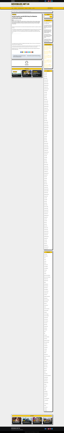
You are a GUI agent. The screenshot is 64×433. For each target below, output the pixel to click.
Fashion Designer (46, 315)
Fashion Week (46, 317)
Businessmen (46, 287)
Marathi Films (46, 354)
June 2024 (45, 115)
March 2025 (45, 99)
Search (48, 14)
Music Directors (46, 359)
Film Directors (46, 319)
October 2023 (46, 129)
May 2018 (45, 243)
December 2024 (46, 104)
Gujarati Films (46, 326)
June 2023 (45, 136)
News (14, 420)
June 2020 (45, 199)
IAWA (45, 331)
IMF (44, 333)
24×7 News (45, 254)
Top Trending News (46, 398)
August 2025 (46, 90)
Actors (45, 259)
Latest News (45, 347)
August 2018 (46, 238)
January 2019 (46, 229)
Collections (45, 294)
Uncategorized (46, 403)
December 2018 (46, 231)
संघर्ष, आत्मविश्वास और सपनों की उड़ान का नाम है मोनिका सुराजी (16, 422)
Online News (45, 373)
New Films (45, 370)
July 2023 (45, 134)
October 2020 (46, 192)
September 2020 (46, 194)
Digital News (45, 298)
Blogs (45, 282)
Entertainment (46, 305)
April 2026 (45, 76)
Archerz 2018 (46, 264)
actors (14, 21)
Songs (45, 389)
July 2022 (45, 155)
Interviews (45, 338)
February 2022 (46, 164)
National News (46, 363)
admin (27, 64)
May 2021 (45, 180)
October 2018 (46, 234)
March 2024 (45, 120)
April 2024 (45, 118)
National (45, 361)
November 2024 (46, 106)
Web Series (45, 410)
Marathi (45, 352)
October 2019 (46, 213)
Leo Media (45, 349)
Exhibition (45, 312)
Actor (45, 257)
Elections (45, 303)
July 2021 (45, 176)
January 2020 (46, 208)
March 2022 (45, 162)
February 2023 (46, 143)
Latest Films (45, 345)
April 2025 (45, 97)
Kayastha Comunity (46, 340)
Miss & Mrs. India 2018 (47, 356)
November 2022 (46, 148)
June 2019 (45, 220)
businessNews (46, 289)
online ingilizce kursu (47, 46)
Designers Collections (47, 296)
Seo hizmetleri (46, 55)
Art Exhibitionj (46, 268)
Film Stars (31, 21)
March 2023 (45, 141)
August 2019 (46, 217)
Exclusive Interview (46, 308)
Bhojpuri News (46, 280)
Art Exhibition (46, 266)
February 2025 (46, 101)
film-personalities (35, 21)
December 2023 (46, 125)
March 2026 (45, 78)
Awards (45, 273)
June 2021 (45, 178)
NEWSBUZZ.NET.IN (20, 4)
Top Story (45, 396)
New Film (45, 368)
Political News (46, 377)
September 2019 (46, 215)
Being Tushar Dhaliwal (47, 275)
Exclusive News (46, 310)
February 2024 (46, 122)
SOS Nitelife (45, 391)
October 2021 (46, 171)
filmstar (39, 21)
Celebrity (23, 21)
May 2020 (45, 201)
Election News (46, 301)
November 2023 (46, 127)
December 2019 (46, 210)
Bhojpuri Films (19, 21)
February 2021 (46, 185)
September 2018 (46, 236)
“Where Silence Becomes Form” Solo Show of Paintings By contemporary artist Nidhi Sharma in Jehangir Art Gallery (48, 36)
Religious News (46, 382)
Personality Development (47, 375)
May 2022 (45, 159)
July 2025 (45, 92)
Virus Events (45, 407)
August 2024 (46, 111)
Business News (14, 14)
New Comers (45, 366)
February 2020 (46, 206)
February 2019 (46, 227)
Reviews (45, 384)
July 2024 (45, 113)
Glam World (45, 324)
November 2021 (46, 169)
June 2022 (45, 157)
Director (26, 21)
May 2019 (45, 222)
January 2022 (46, 166)
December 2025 (46, 83)
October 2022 (46, 150)
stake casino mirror (46, 64)
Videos (45, 405)
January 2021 (46, 187)
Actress (16, 21)
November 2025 (46, 85)
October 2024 (46, 108)
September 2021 (46, 173)
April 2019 (45, 224)
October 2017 (46, 245)
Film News (28, 21)
